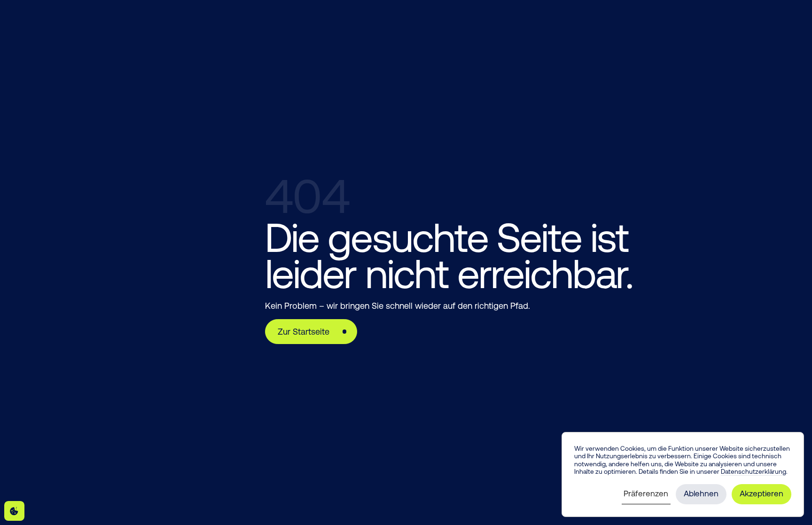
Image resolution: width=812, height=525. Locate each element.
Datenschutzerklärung (753, 471)
